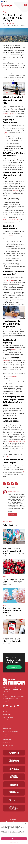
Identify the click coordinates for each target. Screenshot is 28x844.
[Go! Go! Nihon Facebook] (4, 706)
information (16, 190)
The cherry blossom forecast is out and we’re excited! (13, 610)
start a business (11, 115)
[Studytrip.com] (14, 784)
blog (24, 471)
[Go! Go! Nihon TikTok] (14, 706)
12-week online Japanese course (16, 441)
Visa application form (11, 376)
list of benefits (10, 280)
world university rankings (9, 113)
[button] (26, 823)
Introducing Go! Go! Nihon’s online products (13, 639)
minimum (5, 132)
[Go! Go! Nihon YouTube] (7, 706)
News (8, 12)
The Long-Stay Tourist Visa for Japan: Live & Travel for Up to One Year (13, 550)
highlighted (6, 360)
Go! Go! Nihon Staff (9, 23)
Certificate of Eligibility (16, 349)
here (8, 456)
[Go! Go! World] (14, 753)
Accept (14, 839)
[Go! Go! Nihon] (6, 5)
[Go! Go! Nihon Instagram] (11, 706)
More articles (12, 514)
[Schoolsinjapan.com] (14, 792)
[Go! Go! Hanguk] (14, 760)
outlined (11, 235)
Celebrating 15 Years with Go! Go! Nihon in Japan (13, 580)
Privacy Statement (14, 842)
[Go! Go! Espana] (14, 768)
